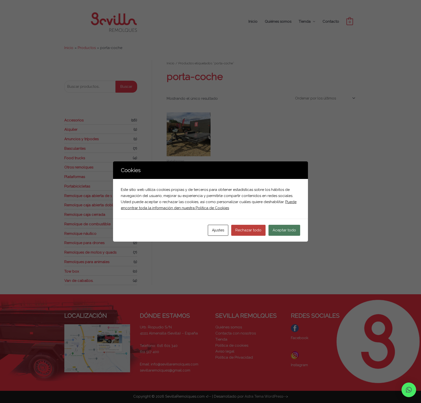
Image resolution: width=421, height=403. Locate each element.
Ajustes (218, 230)
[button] (409, 390)
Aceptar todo (284, 230)
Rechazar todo (248, 230)
